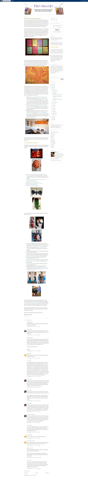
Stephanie (28, 434)
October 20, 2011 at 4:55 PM (33, 422)
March (54, 111)
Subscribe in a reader (54, 19)
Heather (28, 329)
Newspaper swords (30, 263)
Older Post (47, 472)
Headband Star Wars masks (31, 253)
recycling (52, 143)
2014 (53, 84)
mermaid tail (37, 251)
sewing (52, 145)
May (53, 108)
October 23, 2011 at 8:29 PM (33, 432)
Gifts (28, 316)
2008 (53, 119)
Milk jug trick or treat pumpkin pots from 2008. (34, 183)
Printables (52, 141)
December (54, 90)
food (51, 136)
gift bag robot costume (43, 267)
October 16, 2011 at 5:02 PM (33, 334)
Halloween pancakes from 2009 (32, 174)
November (54, 91)
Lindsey (28, 379)
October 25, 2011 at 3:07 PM (33, 438)
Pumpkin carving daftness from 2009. (33, 185)
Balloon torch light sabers (31, 256)
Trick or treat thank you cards (57, 94)
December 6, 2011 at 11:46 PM (34, 468)
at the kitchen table (54, 132)
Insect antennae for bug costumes (32, 259)
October (54, 93)
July (53, 105)
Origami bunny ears (34, 267)
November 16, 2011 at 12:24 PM (34, 457)
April (54, 109)
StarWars (52, 147)
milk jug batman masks (34, 258)
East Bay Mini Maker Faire (39, 307)
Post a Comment (27, 470)
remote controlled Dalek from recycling (36, 246)
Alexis (28, 460)
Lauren (28, 360)
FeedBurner (59, 31)
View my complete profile (56, 160)
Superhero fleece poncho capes (32, 261)
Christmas (52, 133)
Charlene (28, 425)
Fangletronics (53, 72)
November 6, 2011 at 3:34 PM (33, 445)
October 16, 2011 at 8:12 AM (33, 326)
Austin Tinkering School (43, 97)
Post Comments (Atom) (32, 475)
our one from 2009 (40, 113)
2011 (53, 88)
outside (52, 140)
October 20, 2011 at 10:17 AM (33, 411)
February (54, 113)
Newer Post (26, 472)
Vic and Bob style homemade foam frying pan (31, 302)
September (54, 102)
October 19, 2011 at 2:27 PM (33, 358)
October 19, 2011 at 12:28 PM (33, 350)
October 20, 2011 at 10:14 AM (33, 400)
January (54, 114)
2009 (53, 118)
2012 (53, 87)
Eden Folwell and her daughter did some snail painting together (37, 104)
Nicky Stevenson (29, 414)
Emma (28, 353)
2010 (53, 116)
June (53, 106)
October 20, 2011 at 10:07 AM (33, 376)
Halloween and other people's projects (32, 18)
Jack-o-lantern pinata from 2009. (32, 184)
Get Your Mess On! (30, 440)
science (52, 144)
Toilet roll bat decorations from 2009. (33, 182)
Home (37, 472)
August (54, 103)
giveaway (52, 138)
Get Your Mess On (33, 97)
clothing (52, 134)
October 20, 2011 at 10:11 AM (33, 387)
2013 (53, 85)
